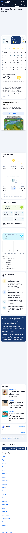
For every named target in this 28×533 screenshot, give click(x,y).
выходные (24, 5)
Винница (4, 487)
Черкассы (5, 504)
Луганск (4, 484)
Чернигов (4, 501)
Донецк (4, 470)
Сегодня (4, 5)
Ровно (3, 522)
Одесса (4, 467)
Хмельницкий (6, 515)
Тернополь (5, 529)
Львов (4, 477)
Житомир (4, 511)
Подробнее (12, 113)
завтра (13, 448)
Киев (3, 456)
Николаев (5, 480)
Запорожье (5, 473)
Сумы (3, 508)
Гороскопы (21, 426)
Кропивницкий (6, 518)
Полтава (4, 498)
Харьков (4, 460)
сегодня (5, 448)
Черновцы (5, 525)
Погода (14, 2)
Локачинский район (18, 437)
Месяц (11, 5)
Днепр (4, 463)
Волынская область (6, 437)
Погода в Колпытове (6, 438)
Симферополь (6, 491)
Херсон (4, 494)
